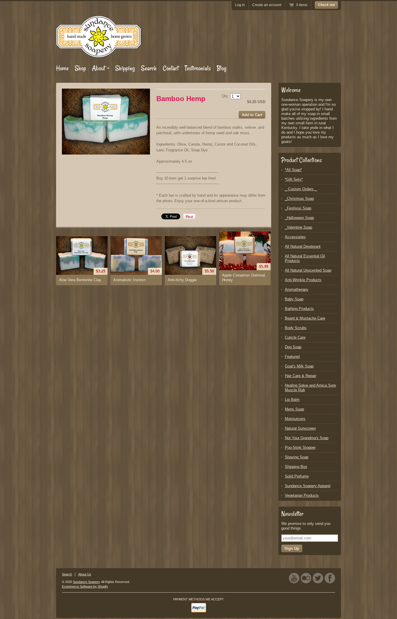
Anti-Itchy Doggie (182, 280)
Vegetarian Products (302, 495)
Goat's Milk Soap (299, 366)
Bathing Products (299, 308)
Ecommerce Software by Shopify (85, 586)
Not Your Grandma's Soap (306, 438)
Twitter (318, 578)
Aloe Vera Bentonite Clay (80, 280)
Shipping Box (296, 466)
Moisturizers (295, 419)
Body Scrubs (296, 328)
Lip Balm (292, 399)
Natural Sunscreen (300, 428)
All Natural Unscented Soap (308, 270)
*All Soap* (293, 170)
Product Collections (301, 160)
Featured (292, 356)
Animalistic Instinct (129, 280)
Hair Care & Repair (300, 376)
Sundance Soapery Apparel (307, 486)
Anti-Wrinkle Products (303, 280)
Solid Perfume (297, 476)
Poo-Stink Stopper (300, 447)
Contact (170, 68)
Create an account (266, 5)
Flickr (306, 578)
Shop (80, 68)
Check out (326, 5)
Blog (221, 68)
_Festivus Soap (298, 208)
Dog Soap (293, 347)
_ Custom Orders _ (301, 189)
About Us (84, 574)
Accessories (295, 237)
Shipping (125, 68)
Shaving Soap (296, 457)
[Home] (98, 53)
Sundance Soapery (86, 582)
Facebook (330, 578)
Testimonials (198, 68)
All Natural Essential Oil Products (305, 258)
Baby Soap (294, 299)
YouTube (294, 578)
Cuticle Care (295, 337)
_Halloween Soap (299, 218)
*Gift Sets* (294, 179)
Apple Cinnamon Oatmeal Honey (243, 277)
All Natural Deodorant (303, 246)
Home (62, 68)
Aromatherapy (296, 289)
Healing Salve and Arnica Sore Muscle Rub (310, 387)
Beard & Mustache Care (305, 318)
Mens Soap (294, 409)
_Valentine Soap (298, 227)
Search (149, 68)
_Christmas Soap (299, 198)
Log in (240, 5)
